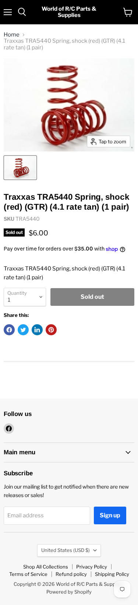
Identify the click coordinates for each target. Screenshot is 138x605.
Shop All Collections (45, 567)
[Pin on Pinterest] (51, 329)
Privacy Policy (91, 567)
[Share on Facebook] (9, 329)
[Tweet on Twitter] (23, 329)
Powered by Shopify (69, 592)
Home (12, 35)
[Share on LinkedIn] (37, 329)
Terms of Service (28, 574)
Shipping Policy (112, 574)
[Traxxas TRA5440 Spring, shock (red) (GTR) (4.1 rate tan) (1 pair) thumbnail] (20, 167)
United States (65, 550)
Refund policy (71, 574)
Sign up (110, 515)
